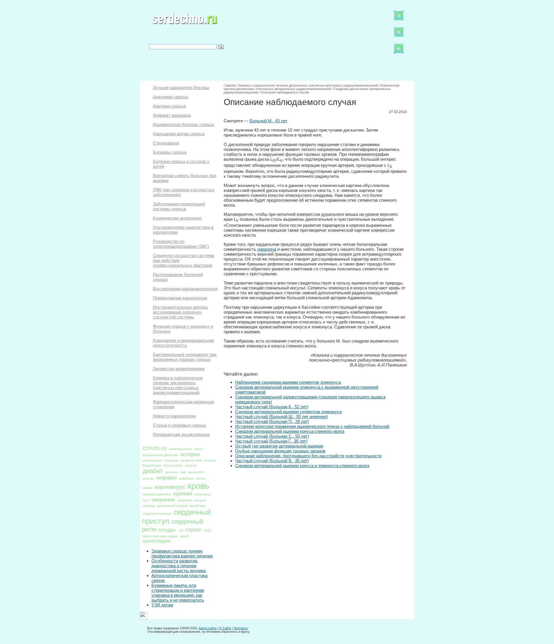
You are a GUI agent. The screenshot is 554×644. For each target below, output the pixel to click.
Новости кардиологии (174, 415)
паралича (266, 249)
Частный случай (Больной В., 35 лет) (272, 460)
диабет (153, 471)
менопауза (203, 494)
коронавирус (170, 487)
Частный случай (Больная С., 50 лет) (272, 436)
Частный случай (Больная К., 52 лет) (271, 406)
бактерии (171, 460)
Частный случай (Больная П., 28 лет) (272, 421)
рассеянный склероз (172, 506)
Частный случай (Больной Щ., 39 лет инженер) (281, 416)
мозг (146, 500)
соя (180, 530)
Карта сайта (207, 628)
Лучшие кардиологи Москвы (181, 87)
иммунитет (196, 472)
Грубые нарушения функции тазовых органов (280, 450)
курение (182, 494)
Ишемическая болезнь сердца (183, 124)
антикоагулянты (180, 449)
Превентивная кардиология (180, 297)
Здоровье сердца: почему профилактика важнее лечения (182, 553)
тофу (207, 530)
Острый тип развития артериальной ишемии (279, 445)
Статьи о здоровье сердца (179, 425)
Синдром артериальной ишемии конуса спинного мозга (289, 431)
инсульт (148, 478)
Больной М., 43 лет (268, 120)
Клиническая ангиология (177, 218)
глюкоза (190, 465)
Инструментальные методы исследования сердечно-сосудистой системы (180, 312)
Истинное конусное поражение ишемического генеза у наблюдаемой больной (312, 426)
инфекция (186, 478)
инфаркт (166, 478)
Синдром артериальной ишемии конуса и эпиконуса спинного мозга (302, 465)
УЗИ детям (162, 604)
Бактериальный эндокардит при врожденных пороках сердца (184, 357)
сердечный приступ (176, 516)
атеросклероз (152, 460)
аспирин (190, 454)
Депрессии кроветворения (179, 368)
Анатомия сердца (170, 96)
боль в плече (173, 465)
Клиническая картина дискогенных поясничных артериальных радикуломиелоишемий (311, 87)
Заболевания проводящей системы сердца (179, 206)
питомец (149, 506)
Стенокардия (166, 143)
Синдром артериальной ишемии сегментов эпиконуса (288, 411)
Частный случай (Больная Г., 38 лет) (271, 441)
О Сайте (225, 628)
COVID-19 (154, 448)
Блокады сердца (169, 152)
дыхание (171, 472)
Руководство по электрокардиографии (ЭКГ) (181, 244)
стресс (193, 530)
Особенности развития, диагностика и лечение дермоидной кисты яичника (178, 565)
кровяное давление (157, 494)
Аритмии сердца (169, 106)
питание (200, 500)
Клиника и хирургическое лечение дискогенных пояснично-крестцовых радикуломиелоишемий (178, 385)
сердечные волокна (157, 513)
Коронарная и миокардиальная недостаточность (183, 343)
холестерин (157, 541)
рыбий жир (197, 506)
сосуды (167, 530)
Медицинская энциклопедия (181, 434)
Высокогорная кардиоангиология (185, 288)
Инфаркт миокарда (172, 115)
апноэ (198, 449)
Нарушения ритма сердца (178, 133)
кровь (198, 486)
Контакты (241, 628)
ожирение (163, 500)
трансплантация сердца (160, 536)
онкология (184, 500)
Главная (229, 85)
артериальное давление (160, 455)
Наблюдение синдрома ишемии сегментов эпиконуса (288, 382)
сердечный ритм (172, 525)
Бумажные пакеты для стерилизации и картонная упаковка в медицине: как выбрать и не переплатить (177, 592)
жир (183, 472)
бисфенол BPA (191, 460)
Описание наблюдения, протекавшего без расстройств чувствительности (308, 455)
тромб (184, 536)
